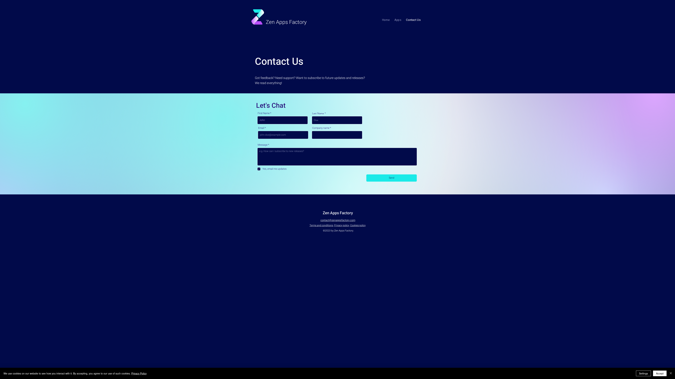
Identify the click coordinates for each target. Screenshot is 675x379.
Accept (660, 373)
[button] (398, 20)
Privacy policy (341, 225)
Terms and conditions (321, 225)
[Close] (671, 373)
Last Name (318, 113)
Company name (320, 128)
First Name (264, 113)
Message (263, 145)
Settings (643, 373)
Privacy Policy (139, 373)
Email (261, 128)
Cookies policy (358, 225)
